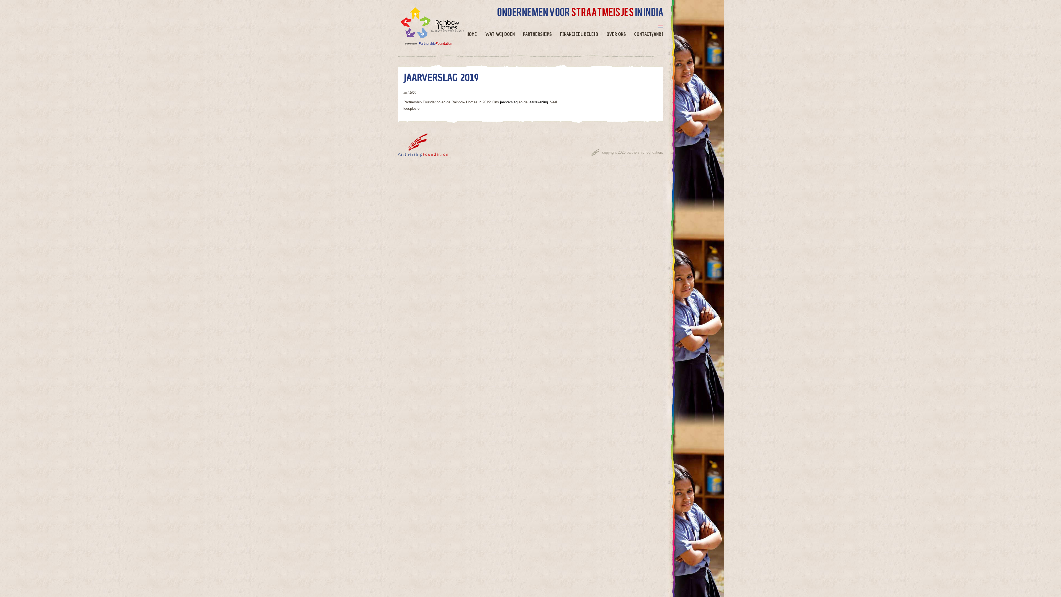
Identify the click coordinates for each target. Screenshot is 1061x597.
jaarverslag (509, 102)
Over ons (616, 34)
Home (471, 34)
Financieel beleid (579, 34)
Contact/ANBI (648, 34)
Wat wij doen (500, 34)
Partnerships (537, 34)
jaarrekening (538, 102)
